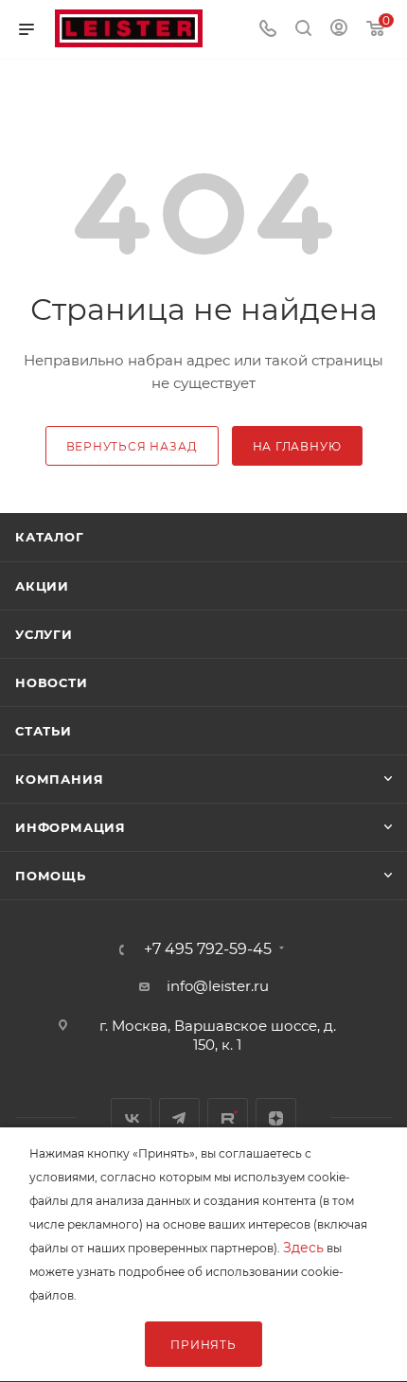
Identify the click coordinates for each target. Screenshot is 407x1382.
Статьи (43, 730)
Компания (59, 779)
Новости (51, 682)
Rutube (227, 1118)
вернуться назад (132, 446)
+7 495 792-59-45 (208, 949)
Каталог (49, 536)
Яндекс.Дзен (276, 1118)
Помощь (50, 875)
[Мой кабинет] (338, 30)
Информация (70, 827)
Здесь (303, 1247)
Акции (42, 586)
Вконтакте (131, 1118)
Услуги (44, 634)
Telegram (179, 1118)
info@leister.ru (218, 986)
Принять (203, 1345)
